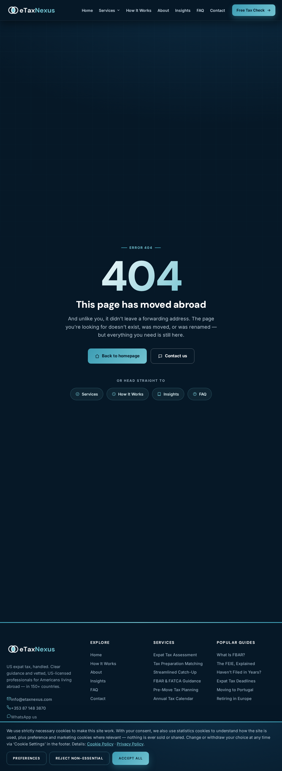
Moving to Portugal (235, 689)
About (163, 10)
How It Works (138, 10)
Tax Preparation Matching (178, 663)
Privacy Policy (130, 744)
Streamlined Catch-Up (175, 672)
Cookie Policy (100, 744)
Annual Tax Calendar (173, 698)
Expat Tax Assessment (175, 654)
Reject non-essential (79, 758)
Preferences (26, 758)
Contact (217, 10)
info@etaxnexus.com (31, 699)
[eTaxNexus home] (32, 10)
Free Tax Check (251, 10)
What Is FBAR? (231, 654)
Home (87, 10)
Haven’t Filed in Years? (239, 672)
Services (107, 10)
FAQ (200, 10)
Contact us (176, 355)
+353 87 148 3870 (28, 708)
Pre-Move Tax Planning (175, 689)
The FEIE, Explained (236, 663)
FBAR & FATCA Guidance (177, 681)
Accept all (131, 758)
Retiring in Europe (234, 698)
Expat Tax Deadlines (236, 681)
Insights (183, 10)
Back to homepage (121, 355)
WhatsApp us (24, 717)
